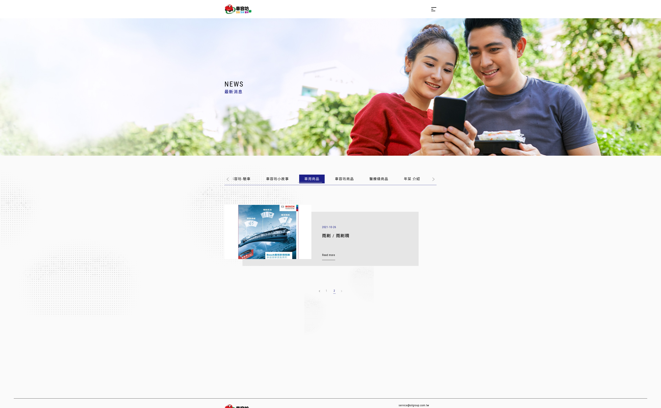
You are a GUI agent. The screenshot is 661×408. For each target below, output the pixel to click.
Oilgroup (238, 9)
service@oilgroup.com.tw (414, 405)
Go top (642, 402)
